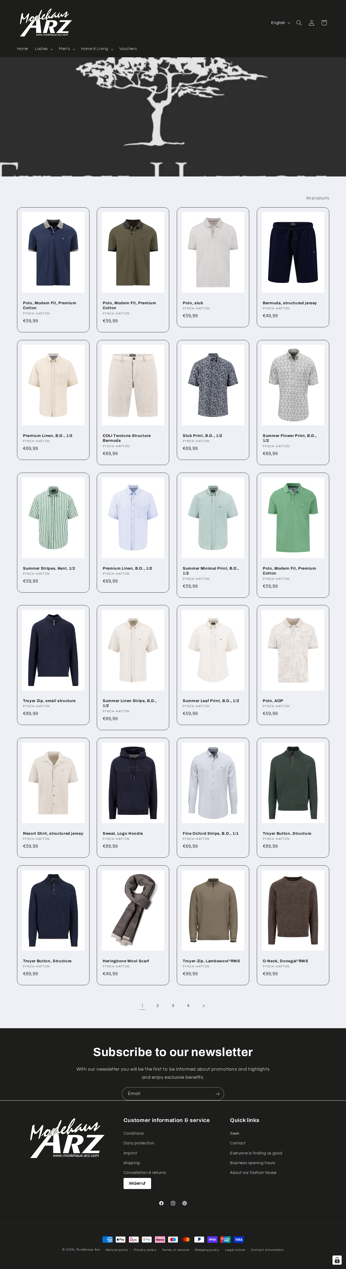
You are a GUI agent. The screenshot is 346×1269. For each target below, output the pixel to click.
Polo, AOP (273, 701)
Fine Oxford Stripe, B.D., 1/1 (211, 833)
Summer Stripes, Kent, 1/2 (49, 568)
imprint (130, 1153)
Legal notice (235, 1249)
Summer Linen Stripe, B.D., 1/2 (130, 703)
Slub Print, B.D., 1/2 (202, 435)
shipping (132, 1163)
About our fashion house (253, 1173)
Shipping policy (207, 1249)
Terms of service (175, 1249)
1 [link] (142, 1005)
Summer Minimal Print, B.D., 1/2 (211, 570)
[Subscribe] (217, 1093)
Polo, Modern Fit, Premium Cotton (49, 305)
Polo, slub (193, 303)
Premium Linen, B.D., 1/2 (48, 435)
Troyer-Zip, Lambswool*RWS (211, 961)
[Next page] (203, 1006)
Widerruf (137, 1183)
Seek (235, 1133)
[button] (44, 49)
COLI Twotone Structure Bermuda (127, 438)
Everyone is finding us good (256, 1153)
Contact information (267, 1249)
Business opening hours (252, 1163)
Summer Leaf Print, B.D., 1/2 (211, 701)
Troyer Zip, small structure (49, 701)
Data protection (139, 1143)
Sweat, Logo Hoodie (123, 833)
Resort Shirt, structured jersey (53, 833)
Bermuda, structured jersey (290, 303)
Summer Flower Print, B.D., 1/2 (290, 438)
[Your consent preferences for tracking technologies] (337, 1260)
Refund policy (117, 1249)
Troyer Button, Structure (287, 833)
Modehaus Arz (88, 1249)
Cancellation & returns (145, 1173)
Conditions (134, 1133)
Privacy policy (145, 1249)
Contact (237, 1143)
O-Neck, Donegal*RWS (285, 961)
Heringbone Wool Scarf (126, 961)
